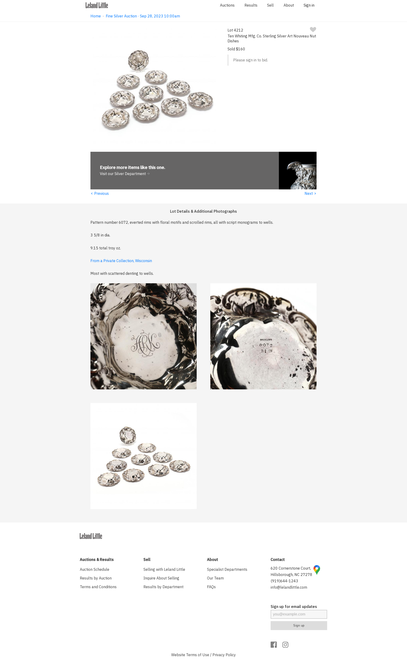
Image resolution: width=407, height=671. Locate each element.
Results (250, 5)
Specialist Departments (227, 569)
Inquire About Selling (161, 578)
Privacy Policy (224, 654)
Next (311, 193)
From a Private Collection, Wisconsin (121, 260)
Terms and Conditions (98, 586)
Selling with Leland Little (164, 569)
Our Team (215, 578)
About (289, 5)
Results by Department (163, 586)
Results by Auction (96, 578)
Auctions (227, 5)
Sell (270, 5)
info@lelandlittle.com (289, 587)
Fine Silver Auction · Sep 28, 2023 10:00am (143, 16)
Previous (99, 193)
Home (95, 16)
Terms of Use (197, 654)
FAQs (211, 586)
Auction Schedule (94, 569)
